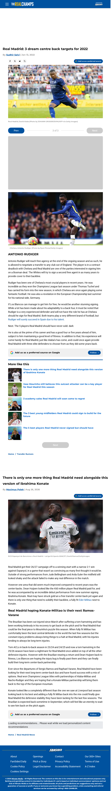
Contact (59, 756)
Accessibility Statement (68, 766)
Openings (38, 756)
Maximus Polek (15, 489)
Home (11, 454)
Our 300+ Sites (93, 756)
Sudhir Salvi (13, 55)
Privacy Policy (62, 761)
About (13, 756)
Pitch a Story (39, 761)
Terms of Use (92, 761)
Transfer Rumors (25, 454)
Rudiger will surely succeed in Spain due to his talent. (36, 319)
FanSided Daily (18, 761)
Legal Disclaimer (42, 766)
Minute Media (17, 779)
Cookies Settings (19, 771)
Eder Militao (85, 599)
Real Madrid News (26, 735)
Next (94, 130)
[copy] (25, 61)
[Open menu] (7, 4)
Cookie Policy (17, 766)
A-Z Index (90, 766)
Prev (16, 130)
